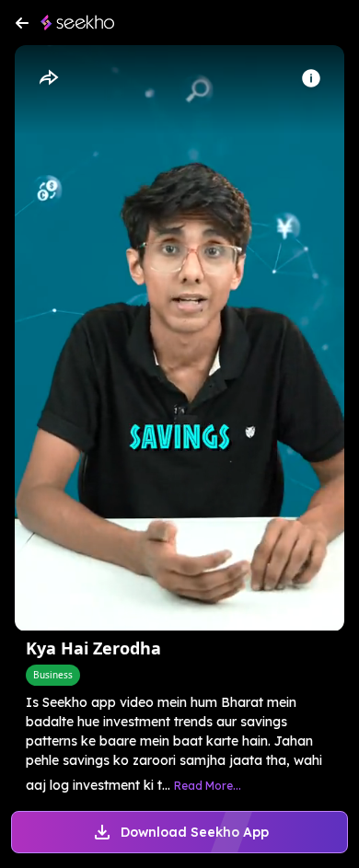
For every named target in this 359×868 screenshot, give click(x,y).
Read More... (207, 786)
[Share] (47, 78)
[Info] (311, 78)
